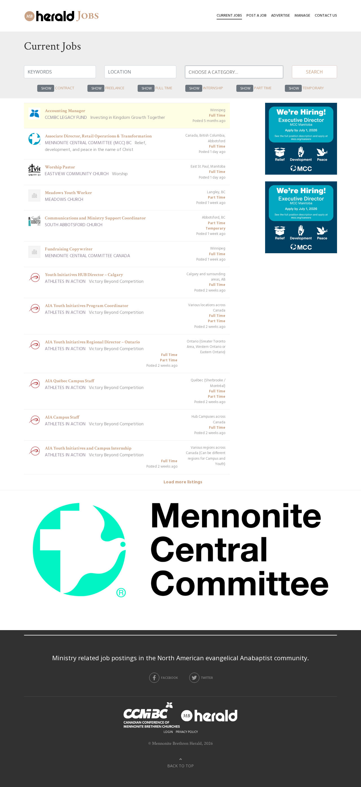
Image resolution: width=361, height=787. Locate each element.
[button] (45, 88)
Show (46, 88)
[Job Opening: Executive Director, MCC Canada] (180, 553)
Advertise (280, 15)
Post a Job (256, 15)
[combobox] (234, 72)
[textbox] (237, 72)
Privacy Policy (187, 732)
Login (168, 732)
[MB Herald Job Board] (62, 15)
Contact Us (326, 15)
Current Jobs (229, 15)
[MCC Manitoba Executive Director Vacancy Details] (301, 142)
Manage (302, 15)
